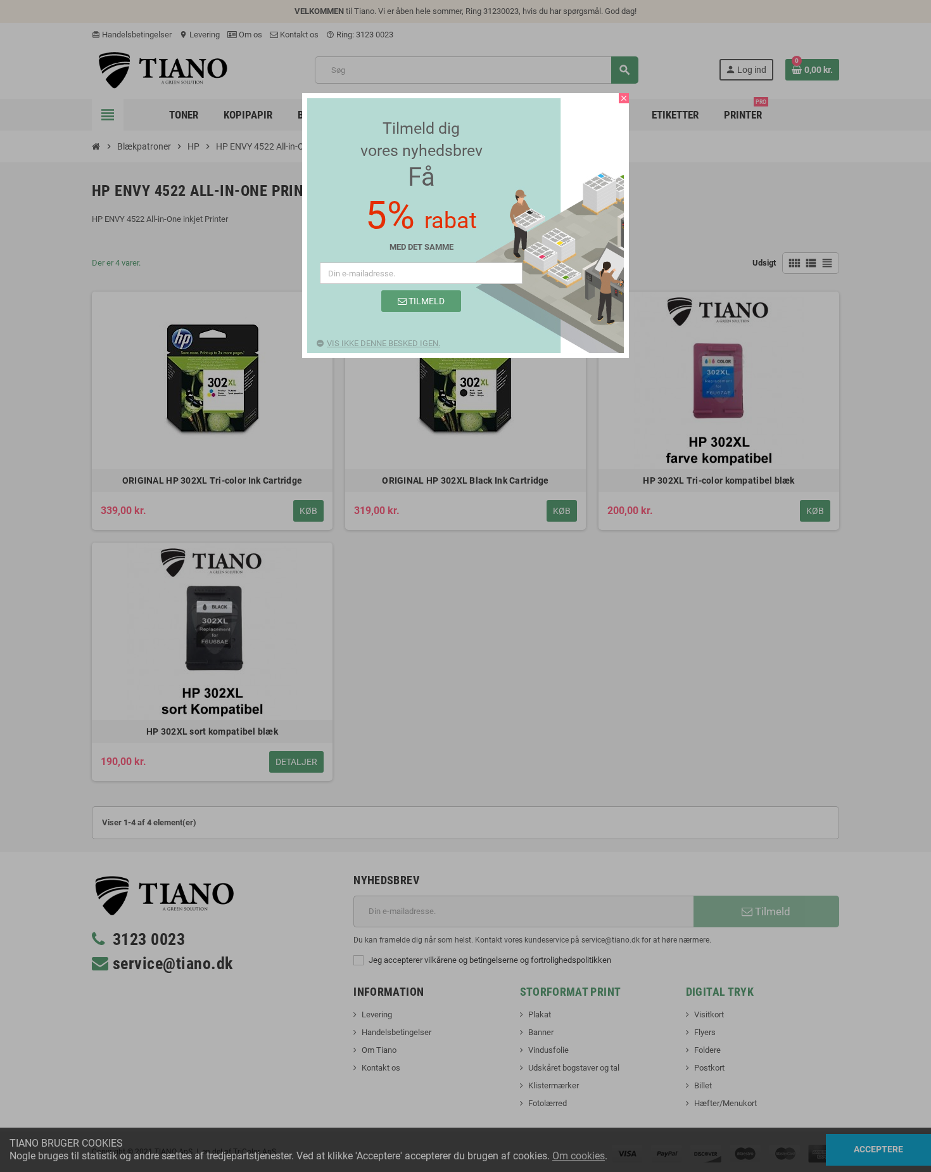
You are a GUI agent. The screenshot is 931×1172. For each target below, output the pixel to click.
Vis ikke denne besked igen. (383, 343)
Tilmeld (426, 301)
